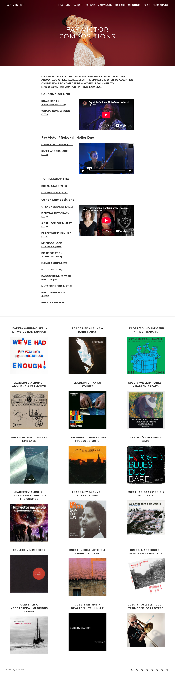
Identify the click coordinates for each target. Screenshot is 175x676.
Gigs (68, 4)
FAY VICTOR (15, 4)
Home (60, 4)
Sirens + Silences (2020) (57, 206)
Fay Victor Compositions (128, 4)
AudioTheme (20, 670)
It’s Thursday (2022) (54, 192)
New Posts (78, 4)
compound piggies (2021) (57, 144)
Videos (147, 4)
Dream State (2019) (54, 186)
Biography (90, 4)
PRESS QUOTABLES (160, 4)
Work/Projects (105, 4)
